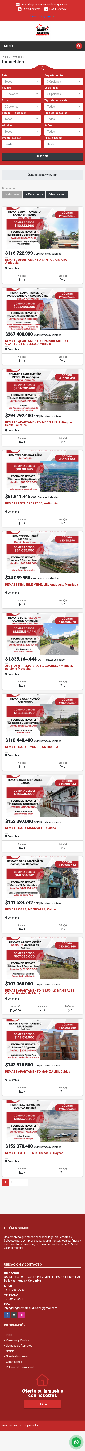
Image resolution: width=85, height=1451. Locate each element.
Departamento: (54, 75)
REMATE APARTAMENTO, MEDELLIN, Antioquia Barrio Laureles (38, 424)
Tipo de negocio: (55, 113)
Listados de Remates (19, 1345)
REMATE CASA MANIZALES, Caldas (30, 828)
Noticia (10, 1351)
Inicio (5, 57)
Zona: (5, 100)
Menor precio (35, 194)
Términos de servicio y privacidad (20, 1425)
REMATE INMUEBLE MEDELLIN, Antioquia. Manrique (41, 584)
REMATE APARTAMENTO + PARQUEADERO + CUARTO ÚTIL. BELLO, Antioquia (36, 342)
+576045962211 (32, 9)
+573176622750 (58, 9)
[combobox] (21, 81)
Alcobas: (7, 125)
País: (5, 75)
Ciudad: (7, 87)
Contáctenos (14, 1361)
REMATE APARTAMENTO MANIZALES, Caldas (37, 1071)
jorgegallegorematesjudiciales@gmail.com (30, 1308)
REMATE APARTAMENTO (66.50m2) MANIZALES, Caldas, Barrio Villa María (40, 992)
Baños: (48, 125)
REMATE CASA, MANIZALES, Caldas (31, 909)
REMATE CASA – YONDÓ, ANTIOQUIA (31, 747)
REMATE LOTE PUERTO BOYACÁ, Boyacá (34, 1153)
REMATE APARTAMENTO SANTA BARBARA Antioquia (36, 261)
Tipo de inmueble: (56, 100)
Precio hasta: (53, 138)
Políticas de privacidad (20, 1367)
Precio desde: (11, 138)
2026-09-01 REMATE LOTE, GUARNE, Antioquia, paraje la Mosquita (39, 667)
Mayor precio (58, 194)
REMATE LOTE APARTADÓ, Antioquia (31, 503)
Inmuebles (18, 57)
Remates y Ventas (17, 1340)
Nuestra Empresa (17, 1356)
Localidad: (51, 87)
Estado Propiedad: (14, 113)
